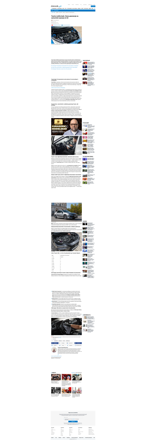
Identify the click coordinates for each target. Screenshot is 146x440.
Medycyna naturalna (80, 431)
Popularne (73, 372)
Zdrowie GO (60, 12)
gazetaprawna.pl (90, 4)
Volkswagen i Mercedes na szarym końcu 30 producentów (62, 68)
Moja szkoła (70, 431)
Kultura (70, 435)
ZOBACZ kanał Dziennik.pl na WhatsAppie (58, 87)
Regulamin (68, 437)
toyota (64, 340)
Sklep (94, 4)
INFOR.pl (69, 4)
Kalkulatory (90, 427)
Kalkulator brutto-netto (91, 433)
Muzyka (70, 434)
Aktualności (56, 10)
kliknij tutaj (77, 424)
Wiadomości (62, 431)
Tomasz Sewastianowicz (63, 347)
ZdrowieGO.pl (85, 4)
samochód (56, 340)
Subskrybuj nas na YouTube (56, 25)
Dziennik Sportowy (71, 12)
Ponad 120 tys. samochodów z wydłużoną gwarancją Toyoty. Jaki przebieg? (64, 67)
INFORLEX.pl (77, 4)
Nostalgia (57, 12)
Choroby (79, 432)
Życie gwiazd (70, 432)
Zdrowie (62, 433)
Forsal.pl (52, 431)
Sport (61, 432)
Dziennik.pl (62, 427)
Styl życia (79, 434)
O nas (56, 437)
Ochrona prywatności (75, 437)
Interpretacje (52, 433)
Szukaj (94, 6)
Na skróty (52, 427)
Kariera (64, 437)
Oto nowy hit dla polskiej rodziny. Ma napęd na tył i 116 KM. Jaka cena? (56, 358)
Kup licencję (59, 337)
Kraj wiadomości (79, 372)
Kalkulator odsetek (91, 432)
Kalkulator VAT (90, 431)
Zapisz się (73, 421)
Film (69, 433)
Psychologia (79, 433)
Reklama (60, 437)
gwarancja (68, 340)
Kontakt (52, 437)
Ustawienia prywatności (88, 437)
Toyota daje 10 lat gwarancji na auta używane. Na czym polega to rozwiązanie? (65, 65)
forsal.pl (73, 4)
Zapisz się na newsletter (66, 25)
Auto (52, 10)
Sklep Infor (52, 434)
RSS (94, 437)
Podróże (62, 434)
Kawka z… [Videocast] (66, 12)
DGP (80, 4)
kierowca (60, 340)
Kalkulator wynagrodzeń (91, 434)
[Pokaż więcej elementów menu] (94, 8)
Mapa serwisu (81, 437)
